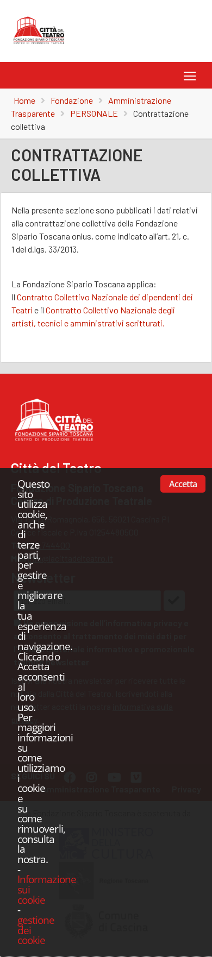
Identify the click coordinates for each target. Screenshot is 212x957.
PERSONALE (94, 113)
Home (24, 100)
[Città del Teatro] (42, 44)
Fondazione (72, 100)
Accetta (183, 484)
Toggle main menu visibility (188, 75)
